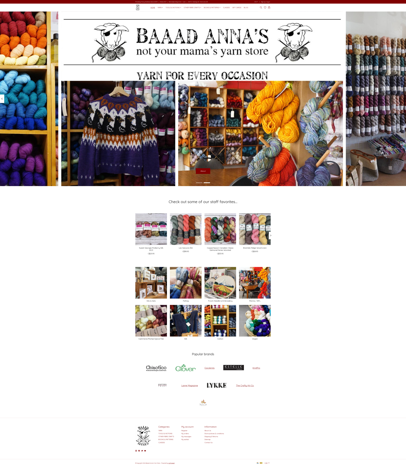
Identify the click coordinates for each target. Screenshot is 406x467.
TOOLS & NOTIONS (165, 434)
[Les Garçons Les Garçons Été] (186, 229)
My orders (185, 434)
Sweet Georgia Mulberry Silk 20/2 (151, 249)
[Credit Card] (257, 463)
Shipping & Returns (211, 436)
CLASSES (226, 8)
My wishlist (185, 439)
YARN (160, 431)
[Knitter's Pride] (162, 385)
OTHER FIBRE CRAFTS (166, 436)
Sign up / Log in (265, 2)
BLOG (246, 8)
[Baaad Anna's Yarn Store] (137, 7)
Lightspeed (171, 463)
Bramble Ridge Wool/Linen (255, 248)
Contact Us (208, 443)
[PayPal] (261, 463)
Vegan (255, 339)
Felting (186, 301)
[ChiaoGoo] (156, 368)
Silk (185, 339)
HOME (153, 8)
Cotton (220, 339)
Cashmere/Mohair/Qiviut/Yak (151, 339)
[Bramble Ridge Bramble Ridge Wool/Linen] (255, 229)
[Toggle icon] (261, 7)
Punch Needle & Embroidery (220, 301)
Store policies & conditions (214, 434)
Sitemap (207, 439)
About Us (207, 431)
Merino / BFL (255, 301)
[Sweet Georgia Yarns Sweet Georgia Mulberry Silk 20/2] (151, 229)
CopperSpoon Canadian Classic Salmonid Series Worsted (220, 249)
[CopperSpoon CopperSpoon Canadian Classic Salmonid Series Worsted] (220, 229)
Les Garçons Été (186, 248)
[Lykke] (217, 385)
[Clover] (185, 368)
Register (184, 431)
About (203, 171)
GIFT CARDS (236, 8)
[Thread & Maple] (203, 403)
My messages (186, 436)
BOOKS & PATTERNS (165, 439)
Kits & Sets (151, 301)
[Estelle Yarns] (233, 368)
